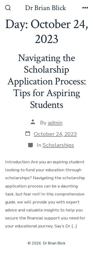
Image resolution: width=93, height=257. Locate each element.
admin (55, 122)
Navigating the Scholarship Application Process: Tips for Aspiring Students (46, 81)
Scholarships (58, 145)
